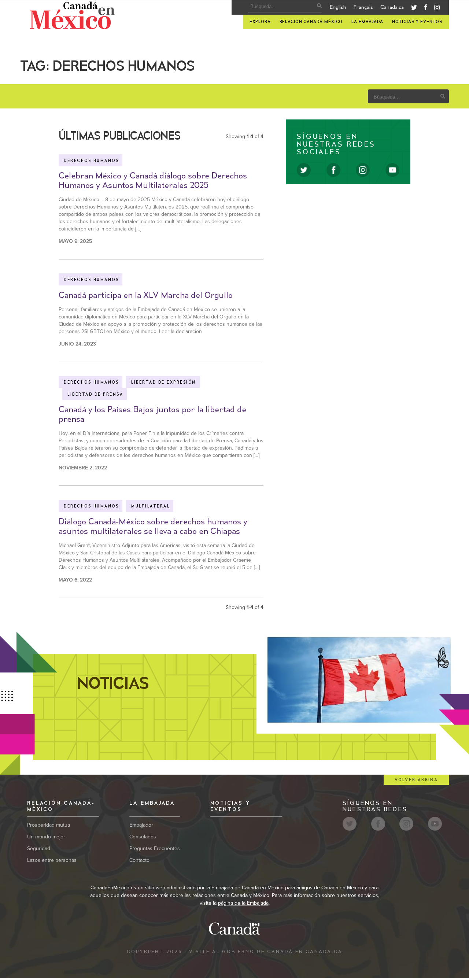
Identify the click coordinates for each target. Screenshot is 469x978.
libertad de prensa (95, 394)
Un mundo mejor (46, 837)
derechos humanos (91, 161)
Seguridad (38, 848)
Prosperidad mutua (48, 825)
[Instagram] (437, 8)
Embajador (141, 825)
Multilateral (150, 506)
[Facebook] (425, 8)
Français (363, 7)
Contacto (139, 860)
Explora (260, 22)
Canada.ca (392, 7)
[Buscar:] (282, 6)
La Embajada (367, 22)
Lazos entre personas (52, 860)
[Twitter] (414, 8)
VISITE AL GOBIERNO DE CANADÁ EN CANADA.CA (266, 951)
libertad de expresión (163, 382)
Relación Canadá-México (311, 22)
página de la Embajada (243, 903)
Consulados (142, 837)
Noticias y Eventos (417, 22)
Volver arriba (416, 780)
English (338, 7)
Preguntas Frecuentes (154, 848)
